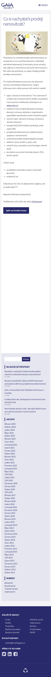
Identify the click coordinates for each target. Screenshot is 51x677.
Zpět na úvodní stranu (16, 210)
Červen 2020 (10, 486)
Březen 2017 (10, 495)
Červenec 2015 (11, 510)
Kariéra (33, 626)
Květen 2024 (10, 427)
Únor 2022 (9, 459)
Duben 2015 (10, 516)
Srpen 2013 (9, 560)
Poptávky (9, 626)
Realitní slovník (12, 632)
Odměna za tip (36, 619)
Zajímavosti (37, 201)
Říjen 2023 (9, 433)
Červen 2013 (10, 566)
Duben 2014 (10, 539)
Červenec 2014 (11, 533)
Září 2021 (9, 474)
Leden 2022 (10, 462)
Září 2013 (9, 557)
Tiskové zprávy (11, 588)
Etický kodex (35, 629)
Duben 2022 (10, 453)
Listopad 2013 (11, 551)
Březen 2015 (10, 519)
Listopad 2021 (11, 468)
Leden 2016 (10, 504)
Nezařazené (10, 586)
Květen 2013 (10, 569)
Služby (8, 622)
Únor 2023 (9, 441)
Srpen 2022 (9, 447)
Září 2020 (9, 480)
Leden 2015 (10, 522)
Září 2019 (9, 492)
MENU (44, 5)
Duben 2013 (10, 572)
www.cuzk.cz (12, 105)
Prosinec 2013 (11, 548)
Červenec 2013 (11, 563)
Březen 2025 (10, 424)
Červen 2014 (10, 536)
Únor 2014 (9, 542)
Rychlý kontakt (10, 638)
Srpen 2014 (9, 531)
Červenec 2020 (11, 483)
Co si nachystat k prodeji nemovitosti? (23, 21)
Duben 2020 (10, 489)
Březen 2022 (10, 456)
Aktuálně (9, 583)
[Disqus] (25, 250)
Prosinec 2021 (11, 465)
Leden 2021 (10, 477)
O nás (7, 619)
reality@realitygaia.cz (15, 642)
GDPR (32, 632)
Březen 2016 (10, 501)
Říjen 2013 (9, 554)
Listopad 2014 (11, 525)
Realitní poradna (12, 629)
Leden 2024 (10, 430)
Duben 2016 (10, 498)
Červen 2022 (10, 450)
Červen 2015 (10, 513)
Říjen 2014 (9, 528)
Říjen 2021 (9, 471)
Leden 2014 (10, 545)
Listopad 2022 (11, 444)
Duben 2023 (10, 435)
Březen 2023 (10, 438)
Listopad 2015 (11, 507)
